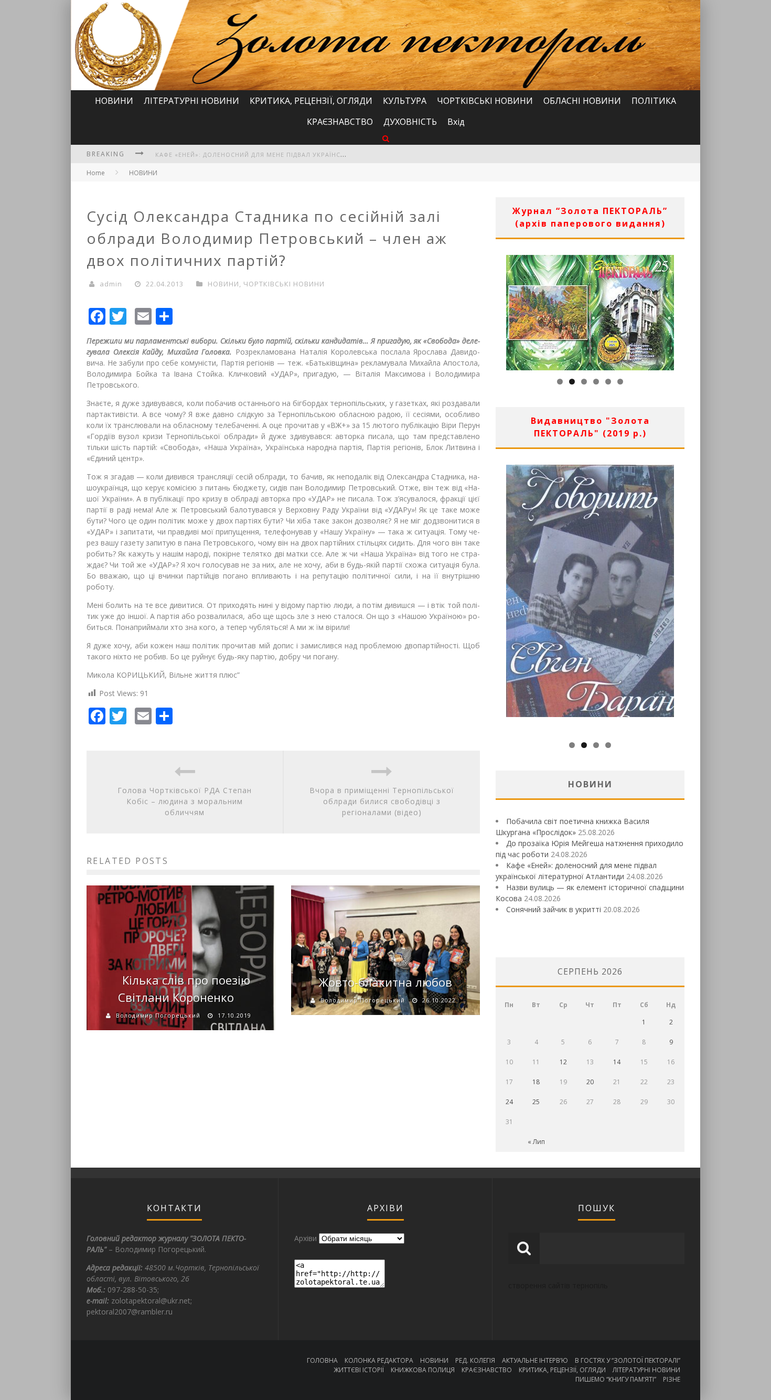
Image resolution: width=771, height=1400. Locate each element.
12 (563, 1061)
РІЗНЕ (671, 1379)
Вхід (456, 121)
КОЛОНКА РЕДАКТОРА (379, 1360)
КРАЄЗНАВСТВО (340, 121)
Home (96, 172)
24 (509, 1101)
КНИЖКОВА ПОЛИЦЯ (423, 1369)
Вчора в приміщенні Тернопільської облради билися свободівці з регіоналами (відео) (381, 801)
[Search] (385, 138)
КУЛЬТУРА (404, 100)
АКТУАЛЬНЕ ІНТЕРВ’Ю (535, 1360)
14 (616, 1061)
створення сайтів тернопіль (558, 1285)
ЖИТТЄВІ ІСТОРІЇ (359, 1369)
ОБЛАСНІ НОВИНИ (582, 100)
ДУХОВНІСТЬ (410, 121)
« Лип (536, 1141)
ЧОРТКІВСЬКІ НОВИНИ (485, 100)
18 (536, 1081)
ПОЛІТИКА (653, 100)
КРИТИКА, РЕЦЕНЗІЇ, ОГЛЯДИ (311, 100)
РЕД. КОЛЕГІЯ (475, 1360)
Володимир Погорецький (158, 1015)
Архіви (305, 1238)
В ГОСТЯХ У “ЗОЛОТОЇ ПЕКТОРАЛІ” (627, 1360)
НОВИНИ (114, 100)
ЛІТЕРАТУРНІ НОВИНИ (191, 100)
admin (111, 283)
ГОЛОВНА (322, 1360)
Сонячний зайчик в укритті (553, 909)
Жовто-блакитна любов (385, 982)
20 (590, 1081)
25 (536, 1101)
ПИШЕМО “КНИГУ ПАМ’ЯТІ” (615, 1379)
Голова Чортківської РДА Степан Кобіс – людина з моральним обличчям (184, 801)
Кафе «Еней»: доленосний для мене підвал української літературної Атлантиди (301, 154)
